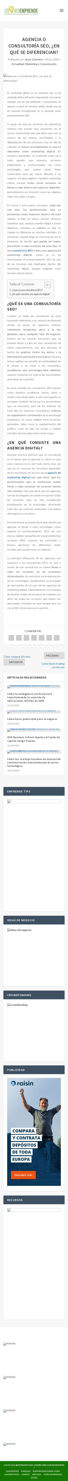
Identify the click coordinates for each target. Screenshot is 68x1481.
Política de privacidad (53, 1474)
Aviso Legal (36, 1474)
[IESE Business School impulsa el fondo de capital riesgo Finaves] (34, 730)
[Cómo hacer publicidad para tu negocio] (34, 711)
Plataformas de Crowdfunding (46, 1471)
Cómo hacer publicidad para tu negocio (32, 719)
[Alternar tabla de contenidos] (46, 285)
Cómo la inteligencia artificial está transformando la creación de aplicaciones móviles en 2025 (29, 697)
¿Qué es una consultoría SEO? (27, 290)
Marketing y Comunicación (40, 64)
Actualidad (18, 64)
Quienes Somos (12, 1471)
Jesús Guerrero (34, 59)
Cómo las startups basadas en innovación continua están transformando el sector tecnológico (34, 762)
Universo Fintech (11, 1474)
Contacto (25, 1474)
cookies (34, 1477)
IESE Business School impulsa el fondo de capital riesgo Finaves (33, 738)
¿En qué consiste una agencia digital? (31, 294)
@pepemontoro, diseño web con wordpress (39, 1465)
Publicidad (25, 1471)
